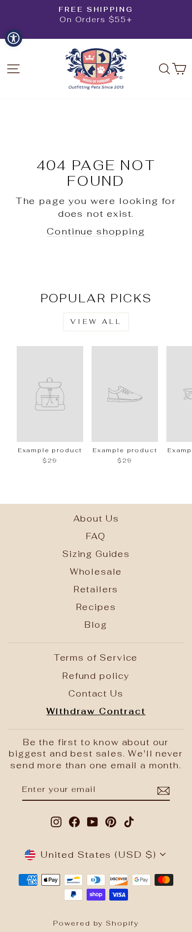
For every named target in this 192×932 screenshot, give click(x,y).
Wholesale (96, 571)
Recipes (96, 607)
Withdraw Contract (95, 711)
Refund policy (96, 675)
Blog (96, 624)
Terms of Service (96, 657)
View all (96, 321)
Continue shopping (96, 231)
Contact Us (95, 693)
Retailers (96, 589)
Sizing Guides (96, 554)
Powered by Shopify (96, 923)
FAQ (96, 536)
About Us (96, 518)
